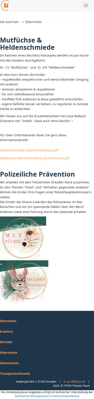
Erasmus (6, 331)
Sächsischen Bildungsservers (32, 396)
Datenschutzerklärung (65, 396)
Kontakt (6, 342)
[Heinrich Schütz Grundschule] (5, 5)
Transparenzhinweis (15, 373)
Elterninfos (8, 321)
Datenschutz (9, 363)
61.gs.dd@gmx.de (74, 381)
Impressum (8, 352)
